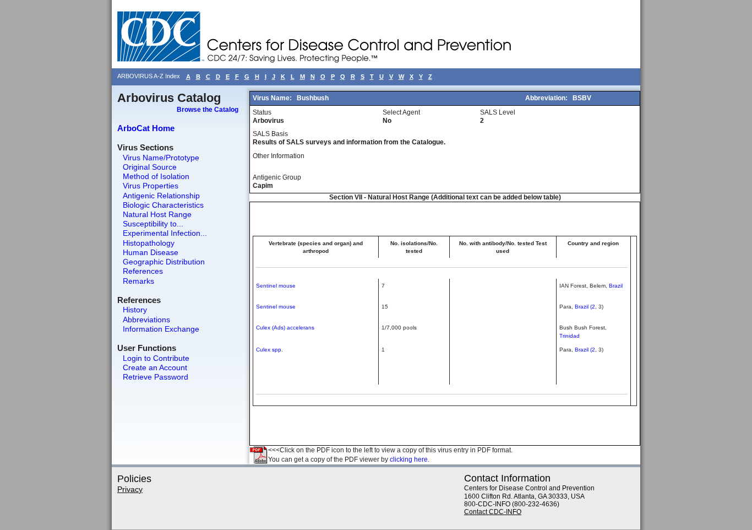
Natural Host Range (157, 214)
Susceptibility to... (153, 223)
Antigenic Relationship (161, 195)
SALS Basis (270, 134)
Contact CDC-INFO (492, 512)
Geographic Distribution (164, 261)
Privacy (130, 489)
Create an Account (155, 367)
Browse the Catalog (207, 109)
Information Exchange (161, 329)
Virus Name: (273, 98)
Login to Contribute (156, 358)
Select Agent (401, 112)
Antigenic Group (277, 177)
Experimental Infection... (165, 233)
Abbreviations (146, 319)
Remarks (138, 281)
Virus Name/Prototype (161, 157)
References (143, 271)
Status (262, 112)
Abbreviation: (547, 98)
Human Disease (150, 252)
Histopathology (149, 243)
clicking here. (409, 459)
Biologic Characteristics (163, 205)
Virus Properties (150, 185)
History (135, 309)
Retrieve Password (155, 376)
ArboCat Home (146, 128)
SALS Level (497, 112)
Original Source (150, 167)
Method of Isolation (156, 176)
